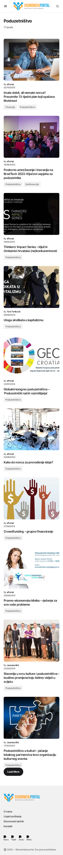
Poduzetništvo (27, 107)
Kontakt (8, 826)
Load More (13, 771)
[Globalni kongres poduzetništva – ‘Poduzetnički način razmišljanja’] (31, 356)
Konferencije (32, 184)
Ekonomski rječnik (14, 821)
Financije (10, 107)
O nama (8, 811)
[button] (5, 6)
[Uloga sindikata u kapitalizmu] (31, 287)
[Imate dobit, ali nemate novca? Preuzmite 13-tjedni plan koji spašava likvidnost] (31, 60)
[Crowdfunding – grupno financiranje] (31, 498)
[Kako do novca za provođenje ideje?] (31, 429)
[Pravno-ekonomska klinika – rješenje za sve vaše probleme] (31, 568)
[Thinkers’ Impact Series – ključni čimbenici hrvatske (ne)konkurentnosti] (31, 214)
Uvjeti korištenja (12, 816)
